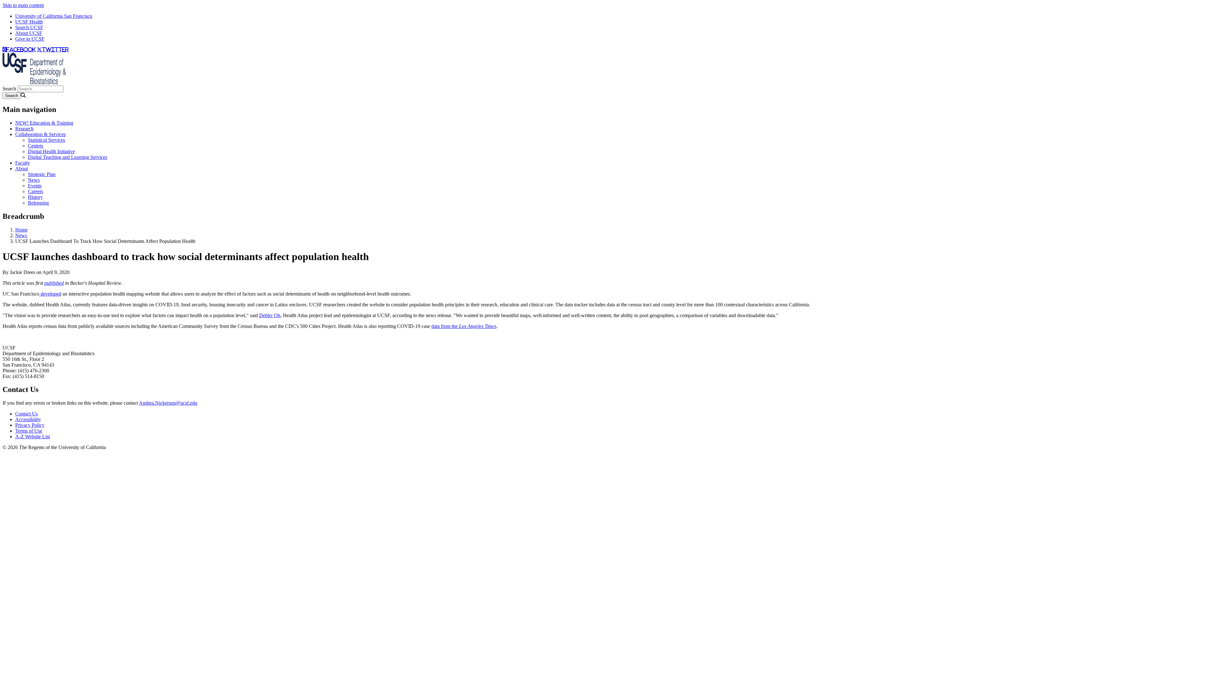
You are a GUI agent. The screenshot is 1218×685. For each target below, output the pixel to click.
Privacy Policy (29, 425)
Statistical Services (46, 140)
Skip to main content (23, 5)
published (54, 283)
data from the (463, 326)
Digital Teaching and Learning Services (67, 157)
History (35, 197)
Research (24, 128)
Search (9, 88)
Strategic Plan (42, 174)
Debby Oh (269, 315)
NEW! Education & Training (44, 123)
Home (21, 229)
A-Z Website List (32, 436)
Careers (35, 191)
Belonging (38, 203)
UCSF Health (29, 21)
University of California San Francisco (53, 16)
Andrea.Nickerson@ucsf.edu (168, 403)
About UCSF (28, 33)
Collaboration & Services (40, 134)
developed (50, 294)
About (21, 168)
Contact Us (26, 413)
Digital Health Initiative (51, 151)
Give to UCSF (29, 39)
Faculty (22, 163)
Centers (35, 145)
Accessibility (28, 419)
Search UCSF (29, 27)
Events (35, 185)
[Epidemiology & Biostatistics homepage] (34, 82)
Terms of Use (28, 431)
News (34, 180)
